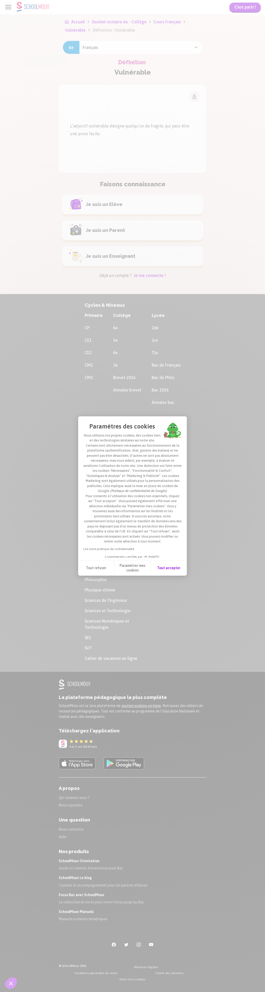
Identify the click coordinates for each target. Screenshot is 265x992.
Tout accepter (168, 568)
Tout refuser (96, 568)
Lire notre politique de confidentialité (108, 549)
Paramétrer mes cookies (132, 567)
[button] (11, 983)
